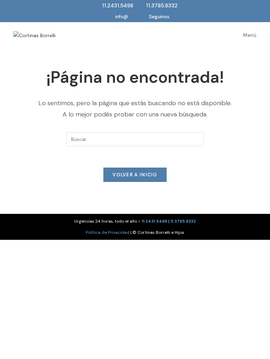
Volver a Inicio (135, 175)
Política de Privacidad (107, 232)
